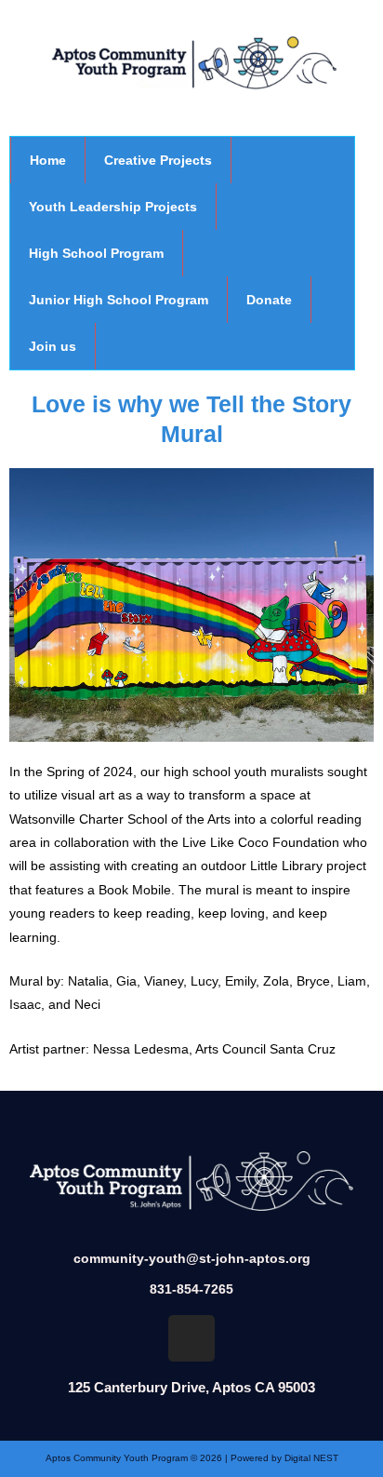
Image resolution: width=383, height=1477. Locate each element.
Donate (269, 299)
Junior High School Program (118, 299)
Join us (52, 346)
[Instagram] (191, 1338)
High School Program (96, 253)
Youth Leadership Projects (113, 206)
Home (48, 160)
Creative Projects (158, 160)
